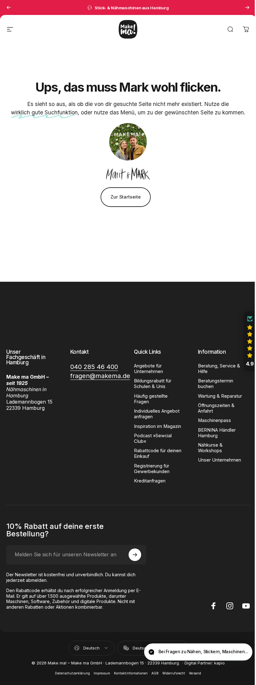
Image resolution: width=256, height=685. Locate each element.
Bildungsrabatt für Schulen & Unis (150, 383)
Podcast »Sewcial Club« (151, 438)
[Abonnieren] (133, 554)
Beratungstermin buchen (212, 383)
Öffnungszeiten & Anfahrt (212, 408)
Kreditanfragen (147, 481)
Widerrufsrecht (171, 673)
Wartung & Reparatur (216, 396)
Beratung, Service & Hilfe (215, 368)
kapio (217, 662)
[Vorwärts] (247, 7)
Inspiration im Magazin (155, 426)
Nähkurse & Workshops (206, 447)
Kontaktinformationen (128, 673)
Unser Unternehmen (216, 460)
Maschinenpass (211, 420)
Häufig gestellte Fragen (148, 399)
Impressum (99, 673)
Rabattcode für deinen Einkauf (155, 453)
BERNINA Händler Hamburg (213, 432)
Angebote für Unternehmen (146, 368)
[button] (245, 341)
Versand (193, 673)
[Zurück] (9, 7)
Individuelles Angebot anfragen (154, 413)
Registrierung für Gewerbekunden (149, 468)
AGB (152, 673)
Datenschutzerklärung (70, 673)
